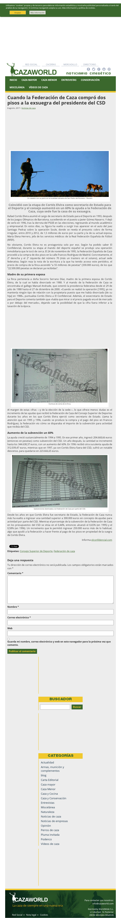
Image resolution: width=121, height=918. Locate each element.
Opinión (46, 825)
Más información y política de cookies (78, 8)
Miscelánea (17, 87)
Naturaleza (47, 812)
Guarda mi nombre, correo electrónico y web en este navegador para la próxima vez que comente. (59, 643)
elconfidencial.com (101, 540)
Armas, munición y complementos (52, 768)
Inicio (13, 80)
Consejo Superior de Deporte (36, 551)
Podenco (46, 839)
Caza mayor (48, 784)
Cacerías (51, 64)
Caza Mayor (29, 80)
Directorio (89, 64)
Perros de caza (50, 830)
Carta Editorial (49, 780)
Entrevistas (68, 80)
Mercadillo (70, 64)
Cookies (44, 914)
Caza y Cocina (49, 793)
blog (43, 775)
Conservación (90, 80)
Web (9, 628)
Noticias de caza (29, 108)
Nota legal (31, 914)
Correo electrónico (19, 617)
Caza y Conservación (53, 798)
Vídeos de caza (38, 87)
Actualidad (47, 762)
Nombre (13, 606)
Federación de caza (64, 551)
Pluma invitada (50, 834)
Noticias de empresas (54, 821)
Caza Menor (49, 80)
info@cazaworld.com (103, 903)
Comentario (15, 573)
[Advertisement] (60, 39)
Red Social (31, 64)
